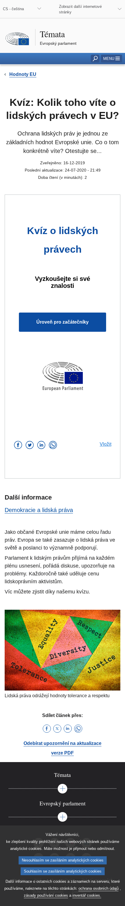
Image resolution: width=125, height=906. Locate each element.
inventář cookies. (86, 895)
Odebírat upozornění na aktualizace (62, 743)
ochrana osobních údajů (98, 888)
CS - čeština (13, 9)
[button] (111, 59)
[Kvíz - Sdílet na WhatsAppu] (53, 445)
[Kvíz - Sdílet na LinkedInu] (41, 445)
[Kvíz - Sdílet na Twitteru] (29, 445)
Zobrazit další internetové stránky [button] (80, 9)
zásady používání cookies (46, 895)
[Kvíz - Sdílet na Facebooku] (18, 445)
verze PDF (62, 752)
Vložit (105, 444)
